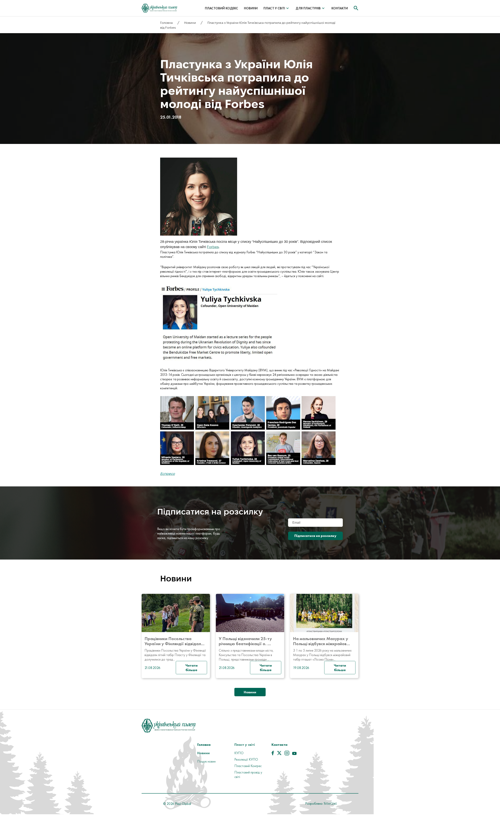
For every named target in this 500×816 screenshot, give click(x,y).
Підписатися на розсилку (315, 535)
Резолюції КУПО (246, 759)
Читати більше (191, 667)
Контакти (339, 8)
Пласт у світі (274, 8)
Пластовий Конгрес (248, 766)
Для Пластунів (308, 8)
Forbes (213, 247)
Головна (166, 22)
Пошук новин (206, 761)
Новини (251, 8)
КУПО (239, 753)
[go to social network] (272, 754)
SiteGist (330, 803)
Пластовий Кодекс (221, 8)
